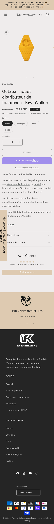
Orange (22, 124)
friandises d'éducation (18, 184)
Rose (9, 130)
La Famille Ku (15, 518)
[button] (6, 14)
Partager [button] (9, 224)
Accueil (9, 384)
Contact (10, 428)
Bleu (9, 124)
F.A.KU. (9, 461)
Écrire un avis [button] (27, 272)
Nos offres (11, 403)
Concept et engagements (18, 397)
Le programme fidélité (16, 410)
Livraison (10, 435)
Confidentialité (13, 448)
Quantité (6, 136)
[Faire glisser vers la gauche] (21, 77)
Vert (35, 124)
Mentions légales (14, 454)
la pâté (37, 184)
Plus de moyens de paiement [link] (27, 168)
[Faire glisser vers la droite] (33, 77)
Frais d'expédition (20, 113)
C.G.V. (9, 441)
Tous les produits (14, 390)
